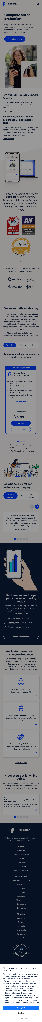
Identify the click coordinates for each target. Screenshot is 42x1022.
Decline (21, 1013)
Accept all (21, 1008)
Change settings (21, 1018)
